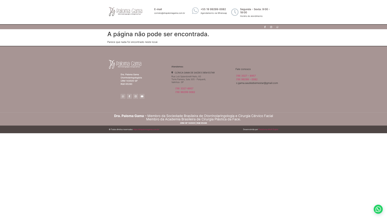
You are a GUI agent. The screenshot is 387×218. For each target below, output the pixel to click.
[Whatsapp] (122, 96)
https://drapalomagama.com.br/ (146, 129)
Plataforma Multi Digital (268, 129)
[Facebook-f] (265, 27)
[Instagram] (271, 27)
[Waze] (277, 27)
